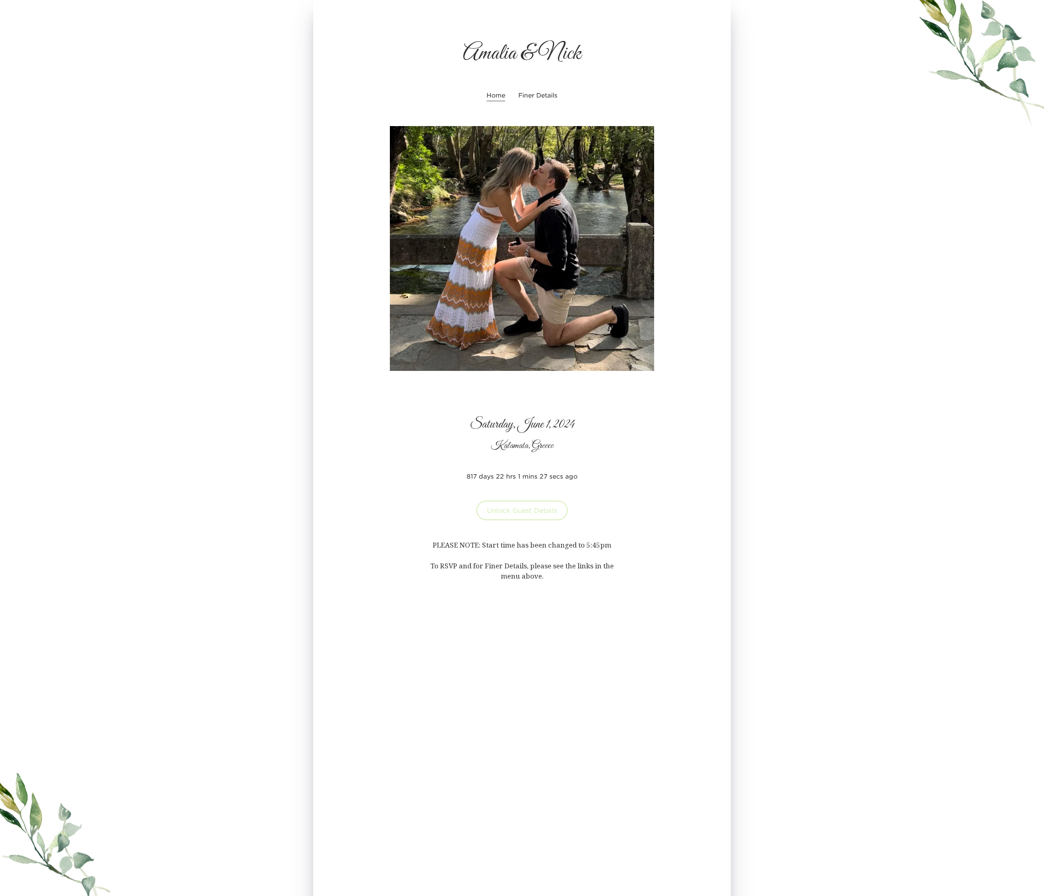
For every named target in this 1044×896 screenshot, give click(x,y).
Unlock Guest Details (522, 510)
